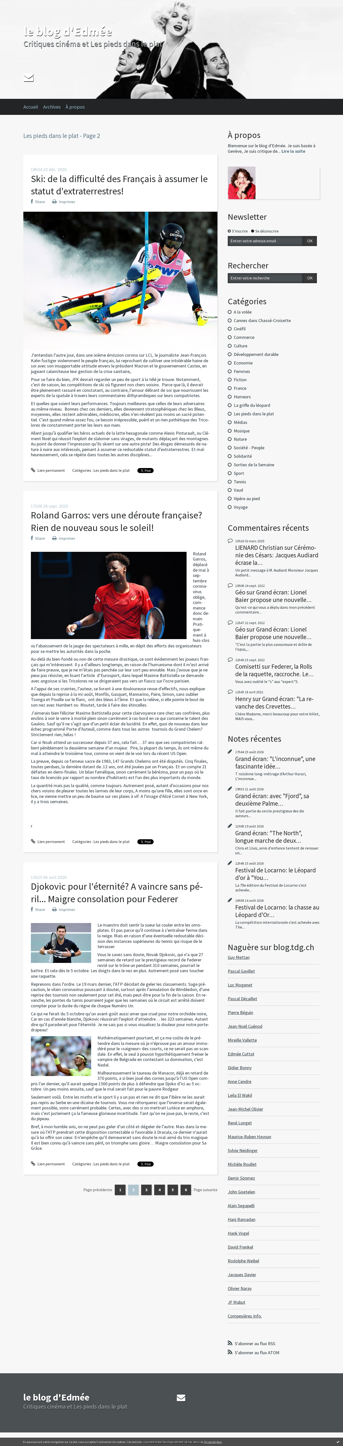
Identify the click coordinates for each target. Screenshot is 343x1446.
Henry (243, 699)
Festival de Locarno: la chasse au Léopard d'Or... (277, 911)
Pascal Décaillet (242, 999)
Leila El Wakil (240, 1095)
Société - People (249, 447)
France (240, 388)
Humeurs (242, 397)
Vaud (238, 490)
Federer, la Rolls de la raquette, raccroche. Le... (274, 670)
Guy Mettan (239, 957)
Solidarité (243, 456)
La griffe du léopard (252, 405)
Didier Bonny (240, 1068)
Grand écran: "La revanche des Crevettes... (274, 702)
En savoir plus (213, 1442)
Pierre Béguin (240, 1012)
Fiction (240, 380)
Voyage (241, 507)
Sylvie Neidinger (243, 1150)
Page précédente (97, 1189)
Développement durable (256, 354)
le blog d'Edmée (67, 31)
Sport (239, 473)
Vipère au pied (247, 498)
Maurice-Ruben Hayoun (249, 1136)
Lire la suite (293, 151)
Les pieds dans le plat (111, 470)
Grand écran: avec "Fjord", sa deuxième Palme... (272, 799)
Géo (240, 592)
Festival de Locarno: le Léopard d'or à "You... (275, 874)
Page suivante (205, 1189)
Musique (242, 431)
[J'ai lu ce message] (338, 1442)
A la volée (243, 312)
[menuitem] (33, 107)
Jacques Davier (242, 1274)
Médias (240, 422)
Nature (240, 439)
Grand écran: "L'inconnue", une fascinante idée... (275, 762)
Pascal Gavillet (241, 971)
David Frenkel (240, 1247)
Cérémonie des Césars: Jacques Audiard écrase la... (276, 555)
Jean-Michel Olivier (245, 1109)
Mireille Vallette (242, 1040)
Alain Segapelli (241, 1205)
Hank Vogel (238, 1233)
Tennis (240, 482)
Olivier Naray (240, 1288)
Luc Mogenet (240, 985)
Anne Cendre (239, 1081)
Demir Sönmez (241, 1178)
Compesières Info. (245, 1316)
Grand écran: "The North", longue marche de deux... (268, 837)
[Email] (28, 77)
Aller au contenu (17, 4)
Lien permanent (51, 470)
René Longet (240, 1123)
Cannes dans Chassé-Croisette (262, 320)
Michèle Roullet (242, 1164)
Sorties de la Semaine (254, 465)
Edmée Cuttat (241, 1054)
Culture (240, 346)
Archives (52, 107)
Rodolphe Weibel (243, 1261)
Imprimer (66, 201)
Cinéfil (240, 329)
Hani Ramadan (241, 1219)
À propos (75, 107)
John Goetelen (241, 1192)
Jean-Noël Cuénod (245, 1026)
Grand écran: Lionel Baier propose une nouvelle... (273, 596)
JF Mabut (236, 1302)
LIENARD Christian (259, 548)
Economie (243, 363)
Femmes (242, 371)
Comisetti (248, 666)
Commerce (244, 337)
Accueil (30, 107)
